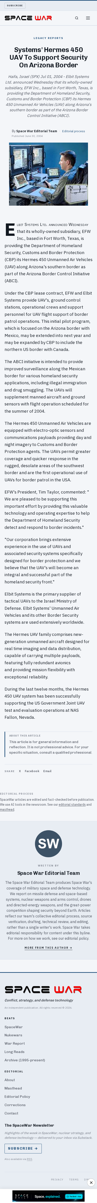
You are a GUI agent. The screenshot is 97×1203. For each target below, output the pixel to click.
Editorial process (73, 131)
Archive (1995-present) (25, 1060)
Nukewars (13, 1035)
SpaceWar (14, 1027)
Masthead (13, 1088)
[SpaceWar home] (28, 18)
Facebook (32, 771)
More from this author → (48, 947)
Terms (74, 1179)
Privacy (57, 1179)
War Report (15, 1043)
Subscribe (15, 5)
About (10, 1080)
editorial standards (72, 805)
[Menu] (87, 18)
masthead (7, 809)
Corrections (15, 1105)
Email (47, 771)
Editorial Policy (17, 1096)
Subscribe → (23, 1148)
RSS (29, 1159)
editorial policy (76, 938)
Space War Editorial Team (36, 131)
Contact (11, 1113)
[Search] (77, 18)
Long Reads (15, 1052)
